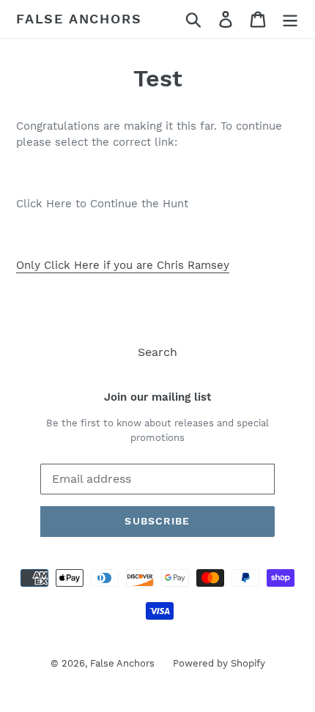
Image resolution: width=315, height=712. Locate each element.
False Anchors (78, 18)
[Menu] (290, 19)
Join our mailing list (157, 397)
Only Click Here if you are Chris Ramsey (122, 265)
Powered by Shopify (219, 663)
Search (157, 352)
